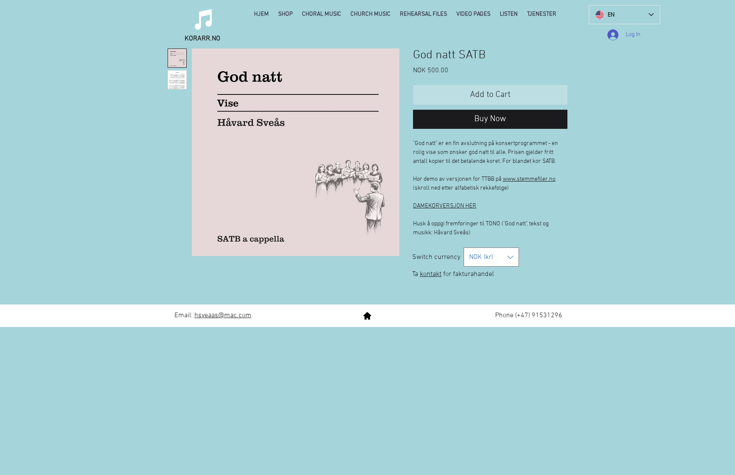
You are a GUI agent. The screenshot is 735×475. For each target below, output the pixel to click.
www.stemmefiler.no (529, 179)
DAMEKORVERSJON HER (444, 206)
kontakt (431, 274)
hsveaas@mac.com (222, 315)
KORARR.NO (202, 38)
